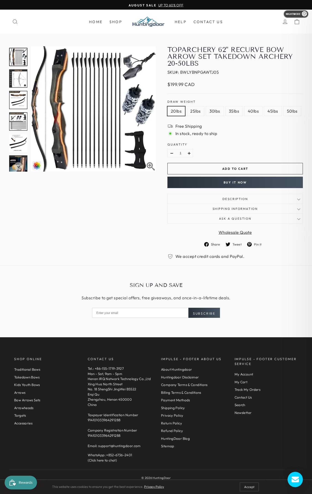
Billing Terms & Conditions (181, 392)
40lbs (253, 111)
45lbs (272, 111)
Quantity (177, 144)
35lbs (234, 111)
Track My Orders (248, 389)
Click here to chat (102, 460)
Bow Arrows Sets (27, 400)
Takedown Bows (27, 377)
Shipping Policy (173, 408)
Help (181, 21)
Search (240, 405)
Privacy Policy (172, 415)
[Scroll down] (18, 166)
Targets (20, 415)
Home (96, 21)
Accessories (23, 423)
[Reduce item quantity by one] (172, 153)
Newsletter (243, 412)
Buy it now (235, 182)
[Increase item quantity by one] (189, 153)
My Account (244, 374)
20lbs (176, 111)
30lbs (214, 111)
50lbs (292, 111)
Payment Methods (175, 400)
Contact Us (208, 21)
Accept (249, 487)
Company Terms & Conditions (184, 385)
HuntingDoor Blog (175, 438)
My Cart (241, 382)
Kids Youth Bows (27, 385)
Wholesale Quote (235, 232)
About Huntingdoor (176, 369)
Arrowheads (24, 408)
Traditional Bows (27, 369)
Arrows (19, 392)
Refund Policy (172, 431)
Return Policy (171, 423)
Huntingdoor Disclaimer (180, 377)
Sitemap (167, 446)
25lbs (195, 111)
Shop (115, 21)
